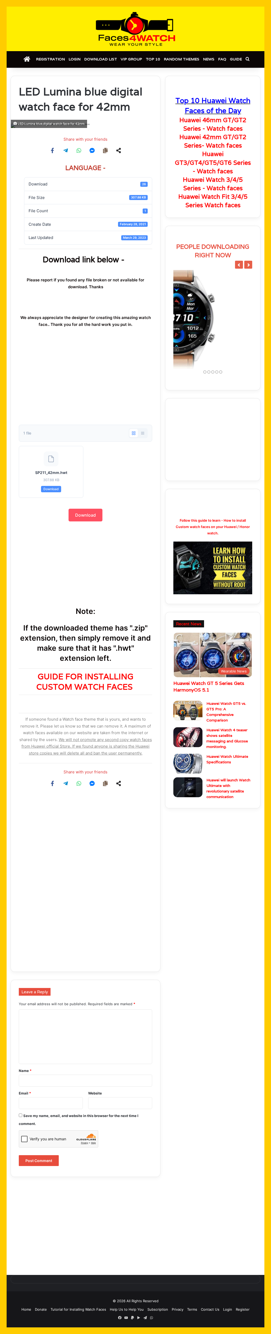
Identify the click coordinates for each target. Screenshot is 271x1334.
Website (95, 1093)
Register (243, 1309)
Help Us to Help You (127, 1309)
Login (74, 59)
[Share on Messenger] (92, 150)
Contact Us (210, 1309)
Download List (100, 59)
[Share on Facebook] (52, 150)
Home (26, 1309)
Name (25, 1071)
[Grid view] (133, 433)
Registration (50, 59)
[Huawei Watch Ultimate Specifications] (187, 763)
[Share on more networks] (118, 150)
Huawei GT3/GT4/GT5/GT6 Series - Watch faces (213, 162)
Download (51, 489)
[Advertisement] (85, 382)
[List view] (142, 433)
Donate (41, 1309)
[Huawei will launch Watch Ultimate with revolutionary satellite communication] (187, 786)
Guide (236, 59)
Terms (192, 1309)
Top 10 (153, 59)
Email (25, 1093)
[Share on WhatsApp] (79, 150)
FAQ (222, 59)
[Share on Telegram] (65, 150)
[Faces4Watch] (135, 29)
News (208, 59)
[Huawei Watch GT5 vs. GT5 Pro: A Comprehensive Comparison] (187, 710)
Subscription (157, 1309)
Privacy (177, 1309)
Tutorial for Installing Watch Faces (78, 1309)
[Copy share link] (105, 150)
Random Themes (181, 59)
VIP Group (131, 59)
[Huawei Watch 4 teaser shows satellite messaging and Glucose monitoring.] (187, 736)
